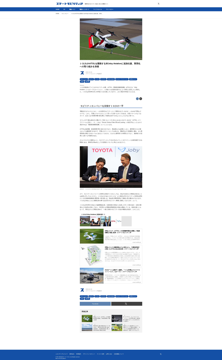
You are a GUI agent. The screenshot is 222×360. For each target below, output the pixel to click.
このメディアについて (62, 354)
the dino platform (62, 358)
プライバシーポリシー (89, 354)
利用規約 (78, 354)
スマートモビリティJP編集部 (94, 73)
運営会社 (71, 354)
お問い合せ (109, 354)
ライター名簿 (100, 354)
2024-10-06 (89, 72)
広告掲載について (119, 354)
